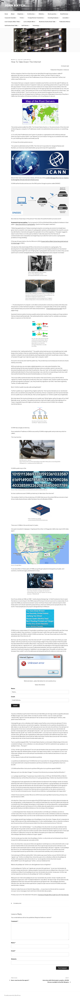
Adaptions (20, 14)
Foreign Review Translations (36, 17)
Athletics (41, 14)
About (12, 14)
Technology (36, 25)
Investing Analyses (53, 17)
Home (6, 14)
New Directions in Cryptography (25, 224)
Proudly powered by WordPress (12, 995)
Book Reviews (64, 14)
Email (13, 951)
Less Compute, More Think (12, 21)
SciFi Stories (25, 25)
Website (13, 959)
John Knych (15, 5)
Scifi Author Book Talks (11, 25)
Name (13, 942)
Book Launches (52, 14)
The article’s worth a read (54, 308)
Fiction (22, 17)
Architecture (31, 14)
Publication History (64, 21)
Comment (14, 921)
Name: (13, 688)
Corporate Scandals (10, 17)
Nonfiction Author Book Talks (47, 21)
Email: (13, 696)
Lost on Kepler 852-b (29, 21)
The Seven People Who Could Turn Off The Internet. (53, 894)
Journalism (65, 17)
